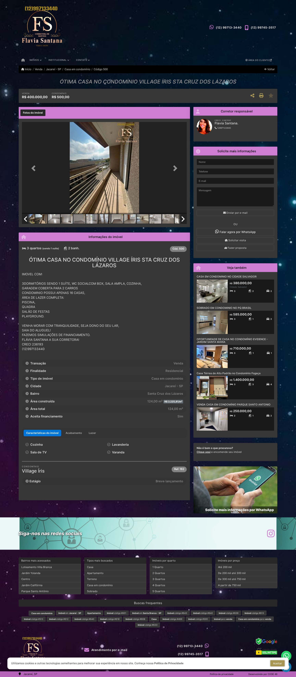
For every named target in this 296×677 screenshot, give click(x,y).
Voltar (271, 69)
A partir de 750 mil (229, 585)
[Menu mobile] (23, 60)
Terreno (92, 579)
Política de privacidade (222, 674)
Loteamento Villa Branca (36, 567)
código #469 (172, 619)
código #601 (116, 613)
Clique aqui (204, 452)
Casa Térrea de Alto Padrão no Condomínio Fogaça (229, 373)
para (223, 619)
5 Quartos (158, 591)
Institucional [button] (57, 60)
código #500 (198, 619)
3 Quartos (158, 579)
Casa (90, 567)
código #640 (84, 619)
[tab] (32, 112)
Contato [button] (81, 60)
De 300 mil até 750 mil (232, 579)
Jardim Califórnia (31, 585)
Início (27, 69)
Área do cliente (259, 60)
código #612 (58, 619)
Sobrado (92, 591)
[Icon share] (270, 533)
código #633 (147, 625)
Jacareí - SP (53, 69)
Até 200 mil (225, 567)
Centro (25, 579)
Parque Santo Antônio (35, 591)
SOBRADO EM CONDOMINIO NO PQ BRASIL (224, 308)
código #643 (177, 613)
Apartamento (95, 573)
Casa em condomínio (77, 69)
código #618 (110, 619)
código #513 (33, 619)
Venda (38, 69)
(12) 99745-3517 (263, 27)
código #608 (135, 619)
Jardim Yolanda (30, 573)
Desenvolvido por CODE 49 (262, 674)
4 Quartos (158, 585)
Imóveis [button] (34, 60)
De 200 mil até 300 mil (232, 573)
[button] (34, 168)
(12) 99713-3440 (229, 27)
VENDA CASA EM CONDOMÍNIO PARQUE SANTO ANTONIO (233, 404)
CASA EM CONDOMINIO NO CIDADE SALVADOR (227, 276)
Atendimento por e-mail (108, 650)
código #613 (254, 613)
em (69, 613)
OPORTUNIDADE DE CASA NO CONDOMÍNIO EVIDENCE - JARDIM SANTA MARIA (232, 341)
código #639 (228, 613)
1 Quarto (157, 567)
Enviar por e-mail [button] (237, 212)
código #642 (203, 613)
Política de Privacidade (168, 663)
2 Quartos (158, 573)
